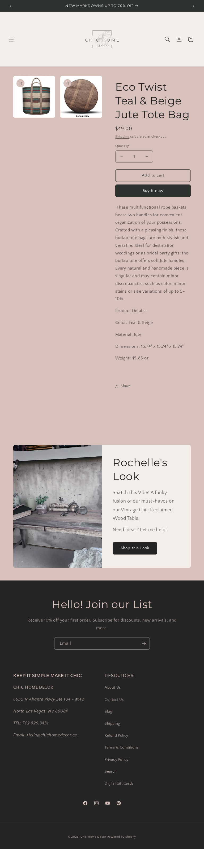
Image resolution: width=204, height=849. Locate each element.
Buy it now (153, 190)
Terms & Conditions (122, 747)
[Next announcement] (193, 6)
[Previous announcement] (10, 6)
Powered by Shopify (121, 836)
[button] (11, 39)
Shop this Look (135, 548)
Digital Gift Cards (119, 783)
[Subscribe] (144, 643)
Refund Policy (116, 735)
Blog (108, 712)
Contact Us (114, 700)
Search (111, 771)
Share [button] (126, 386)
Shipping (122, 136)
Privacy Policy (116, 760)
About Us (113, 687)
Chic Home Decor (93, 836)
